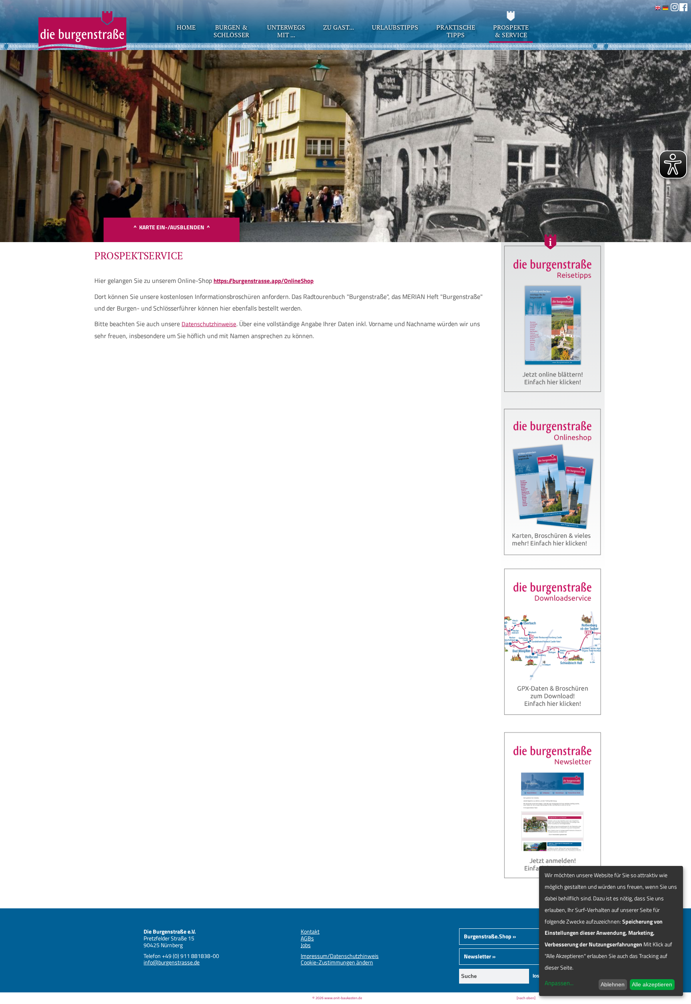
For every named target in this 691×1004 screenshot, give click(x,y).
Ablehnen (613, 984)
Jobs (306, 945)
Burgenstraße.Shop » (490, 936)
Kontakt (310, 931)
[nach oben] (526, 997)
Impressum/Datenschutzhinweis (340, 956)
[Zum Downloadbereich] (553, 718)
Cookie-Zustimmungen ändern (337, 962)
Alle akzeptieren (652, 984)
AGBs (307, 938)
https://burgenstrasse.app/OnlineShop (264, 280)
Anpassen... (559, 983)
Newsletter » (479, 956)
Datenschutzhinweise (209, 324)
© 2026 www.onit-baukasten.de (337, 997)
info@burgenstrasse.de (172, 962)
